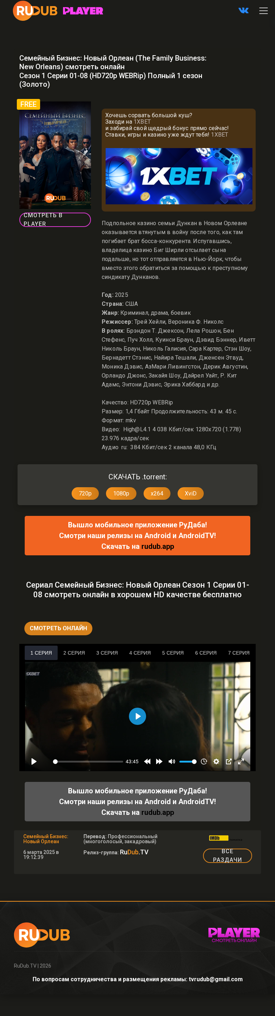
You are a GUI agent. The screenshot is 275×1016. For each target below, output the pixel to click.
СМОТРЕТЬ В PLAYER (43, 220)
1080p (121, 493)
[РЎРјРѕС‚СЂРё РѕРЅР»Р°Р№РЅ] (83, 10)
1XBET (142, 121)
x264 (157, 493)
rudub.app (157, 546)
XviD (191, 493)
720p (85, 493)
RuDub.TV (25, 966)
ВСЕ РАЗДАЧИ (227, 856)
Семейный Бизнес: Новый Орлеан (45, 839)
